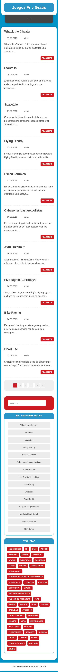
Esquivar (42, 582)
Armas (25, 555)
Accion (44, 549)
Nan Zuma (29, 529)
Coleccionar (37, 566)
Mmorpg (12, 621)
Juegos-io (27, 610)
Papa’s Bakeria (29, 521)
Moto (23, 621)
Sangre (23, 638)
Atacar (12, 560)
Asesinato (37, 555)
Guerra (44, 605)
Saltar (12, 638)
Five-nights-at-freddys (19, 599)
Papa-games (14, 627)
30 (37, 385)
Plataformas (15, 632)
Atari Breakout (14, 247)
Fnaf (37, 599)
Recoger (30, 632)
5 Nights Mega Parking (29, 506)
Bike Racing (12, 312)
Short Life (11, 349)
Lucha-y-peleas (16, 616)
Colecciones (15, 571)
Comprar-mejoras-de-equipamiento (26, 577)
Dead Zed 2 (29, 499)
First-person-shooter (19, 593)
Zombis (12, 649)
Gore (34, 605)
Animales (13, 555)
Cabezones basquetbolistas (23, 210)
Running (43, 632)
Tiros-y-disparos (16, 643)
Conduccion (14, 582)
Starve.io (10, 68)
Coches (22, 566)
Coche (12, 566)
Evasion (27, 588)
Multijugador (37, 621)
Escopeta (29, 582)
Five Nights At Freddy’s (20, 280)
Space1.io (11, 104)
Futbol (12, 605)
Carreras (40, 560)
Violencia (33, 643)
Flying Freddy (13, 141)
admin (26, 38)
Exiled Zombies (15, 174)
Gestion (23, 605)
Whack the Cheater (17, 31)
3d (26, 549)
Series (34, 638)
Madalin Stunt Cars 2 (29, 514)
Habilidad (13, 610)
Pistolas (28, 627)
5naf (34, 549)
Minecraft (33, 616)
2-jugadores (15, 549)
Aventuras (25, 560)
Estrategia (14, 588)
